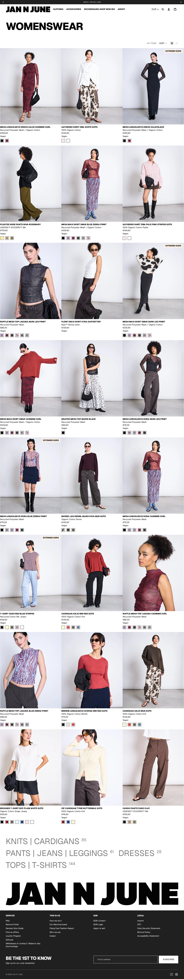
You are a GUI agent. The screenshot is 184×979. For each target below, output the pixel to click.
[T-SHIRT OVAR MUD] (12, 627)
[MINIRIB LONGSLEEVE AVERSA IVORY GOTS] (68, 725)
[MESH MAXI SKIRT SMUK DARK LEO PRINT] (78, 238)
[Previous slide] (4, 86)
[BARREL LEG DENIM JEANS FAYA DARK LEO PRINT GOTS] (68, 530)
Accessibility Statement (148, 936)
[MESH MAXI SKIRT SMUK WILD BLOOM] (88, 238)
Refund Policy (143, 932)
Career (53, 936)
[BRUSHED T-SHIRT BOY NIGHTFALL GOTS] (22, 822)
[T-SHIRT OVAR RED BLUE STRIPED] (17, 627)
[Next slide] (57, 86)
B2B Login (98, 924)
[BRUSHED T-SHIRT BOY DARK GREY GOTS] (12, 822)
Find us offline (12, 932)
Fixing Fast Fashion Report (62, 928)
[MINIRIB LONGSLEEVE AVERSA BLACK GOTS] (63, 725)
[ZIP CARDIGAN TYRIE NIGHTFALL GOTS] (68, 822)
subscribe (168, 959)
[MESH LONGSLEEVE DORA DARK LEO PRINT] (144, 433)
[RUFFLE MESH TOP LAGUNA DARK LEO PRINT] (12, 335)
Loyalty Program (13, 936)
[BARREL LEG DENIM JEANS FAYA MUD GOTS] (73, 530)
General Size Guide (14, 928)
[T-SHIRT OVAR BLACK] (2, 627)
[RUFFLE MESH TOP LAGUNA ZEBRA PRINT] (22, 335)
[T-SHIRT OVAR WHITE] (22, 627)
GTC (139, 924)
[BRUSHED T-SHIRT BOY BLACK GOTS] (2, 822)
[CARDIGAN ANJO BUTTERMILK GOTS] (63, 627)
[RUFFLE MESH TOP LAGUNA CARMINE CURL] (7, 335)
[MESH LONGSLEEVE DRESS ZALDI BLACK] (2, 141)
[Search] (163, 9)
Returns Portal (12, 924)
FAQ (7, 920)
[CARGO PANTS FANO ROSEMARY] (134, 822)
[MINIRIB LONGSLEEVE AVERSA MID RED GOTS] (73, 725)
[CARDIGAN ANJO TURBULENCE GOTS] (78, 627)
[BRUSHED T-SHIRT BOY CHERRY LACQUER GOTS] (7, 822)
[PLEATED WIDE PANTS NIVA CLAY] (7, 238)
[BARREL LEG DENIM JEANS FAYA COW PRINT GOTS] (63, 530)
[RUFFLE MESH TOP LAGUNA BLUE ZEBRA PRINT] (2, 335)
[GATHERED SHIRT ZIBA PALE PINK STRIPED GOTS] (63, 141)
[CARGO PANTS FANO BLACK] (124, 822)
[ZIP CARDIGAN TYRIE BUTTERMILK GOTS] (73, 822)
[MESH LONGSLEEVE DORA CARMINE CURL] (139, 433)
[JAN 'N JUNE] (28, 9)
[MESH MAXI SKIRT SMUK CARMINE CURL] (73, 238)
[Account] (169, 9)
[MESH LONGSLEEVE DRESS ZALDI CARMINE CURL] (7, 141)
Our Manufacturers (58, 924)
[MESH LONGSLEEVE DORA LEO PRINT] (129, 433)
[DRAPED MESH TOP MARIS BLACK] (63, 433)
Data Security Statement (148, 928)
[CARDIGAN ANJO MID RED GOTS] (68, 627)
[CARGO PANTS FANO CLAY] (129, 822)
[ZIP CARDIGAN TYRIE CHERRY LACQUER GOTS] (63, 822)
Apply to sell (99, 928)
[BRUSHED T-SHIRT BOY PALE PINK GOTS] (27, 822)
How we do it (56, 920)
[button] (163, 43)
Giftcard (9, 939)
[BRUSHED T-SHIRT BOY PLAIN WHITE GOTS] (32, 822)
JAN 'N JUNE (17, 974)
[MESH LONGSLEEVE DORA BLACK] (124, 433)
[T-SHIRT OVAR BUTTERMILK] (7, 627)
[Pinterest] (176, 974)
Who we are (55, 932)
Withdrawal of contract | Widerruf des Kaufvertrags (23, 945)
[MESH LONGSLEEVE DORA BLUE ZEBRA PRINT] (134, 433)
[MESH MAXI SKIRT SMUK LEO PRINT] (83, 238)
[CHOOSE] (57, 120)
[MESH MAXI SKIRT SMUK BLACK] (63, 238)
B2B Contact (99, 920)
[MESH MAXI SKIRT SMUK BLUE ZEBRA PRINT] (68, 238)
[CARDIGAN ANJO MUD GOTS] (73, 627)
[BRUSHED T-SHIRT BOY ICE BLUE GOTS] (17, 822)
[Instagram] (171, 974)
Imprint (140, 920)
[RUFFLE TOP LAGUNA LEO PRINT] (27, 335)
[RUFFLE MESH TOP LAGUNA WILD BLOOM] (17, 335)
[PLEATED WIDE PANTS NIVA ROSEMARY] (12, 238)
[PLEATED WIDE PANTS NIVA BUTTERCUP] (2, 238)
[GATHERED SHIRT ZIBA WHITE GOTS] (68, 141)
